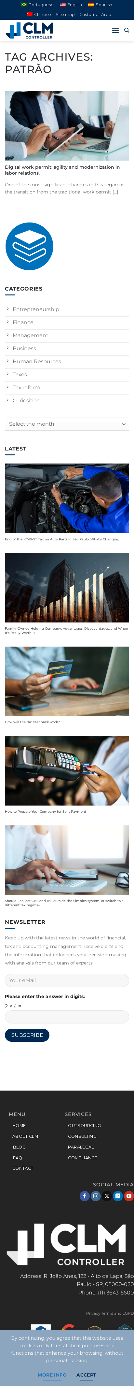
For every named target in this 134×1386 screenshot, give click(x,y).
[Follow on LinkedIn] (118, 1196)
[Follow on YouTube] (129, 1196)
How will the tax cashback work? (32, 722)
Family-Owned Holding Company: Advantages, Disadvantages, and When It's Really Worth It (66, 630)
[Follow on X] (107, 1196)
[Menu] (115, 30)
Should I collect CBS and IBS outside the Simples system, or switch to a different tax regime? (64, 903)
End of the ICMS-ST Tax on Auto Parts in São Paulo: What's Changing (62, 539)
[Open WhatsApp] (117, 1369)
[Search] (126, 30)
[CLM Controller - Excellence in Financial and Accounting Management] (37, 30)
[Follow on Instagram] (96, 1196)
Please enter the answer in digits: (45, 996)
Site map (65, 14)
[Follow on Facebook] (85, 1196)
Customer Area (95, 14)
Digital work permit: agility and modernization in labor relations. (62, 170)
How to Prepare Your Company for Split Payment (45, 811)
